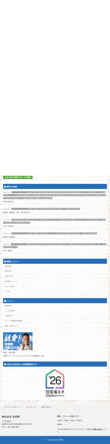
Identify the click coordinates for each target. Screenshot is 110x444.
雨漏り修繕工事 (8, 201)
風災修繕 (49, 198)
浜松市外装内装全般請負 (58, 195)
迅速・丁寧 (20, 198)
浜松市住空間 (23, 195)
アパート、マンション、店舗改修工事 (23, 192)
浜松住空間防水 (58, 192)
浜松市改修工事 (72, 195)
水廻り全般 (9, 276)
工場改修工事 (41, 192)
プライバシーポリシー (13, 407)
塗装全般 (8, 266)
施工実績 (49, 192)
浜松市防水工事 (91, 195)
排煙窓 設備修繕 (9, 237)
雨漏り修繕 (41, 198)
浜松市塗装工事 (33, 195)
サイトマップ (31, 407)
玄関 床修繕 (7, 250)
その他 (7, 291)
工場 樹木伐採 (8, 226)
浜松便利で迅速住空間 (71, 192)
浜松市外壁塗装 (44, 195)
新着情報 (8, 306)
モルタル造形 (9, 286)
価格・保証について (12, 326)
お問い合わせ (46, 407)
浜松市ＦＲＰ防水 (85, 192)
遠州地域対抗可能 (30, 198)
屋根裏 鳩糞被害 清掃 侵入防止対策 (16, 212)
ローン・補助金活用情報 (13, 321)
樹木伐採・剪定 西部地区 (37, 219)
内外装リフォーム (11, 281)
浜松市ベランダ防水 (98, 192)
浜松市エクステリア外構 (54, 219)
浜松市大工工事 (65, 244)
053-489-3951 (13, 427)
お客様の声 (9, 316)
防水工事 (8, 271)
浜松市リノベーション (10, 195)
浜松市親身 (82, 195)
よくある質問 (9, 311)
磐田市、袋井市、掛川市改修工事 (83, 219)
